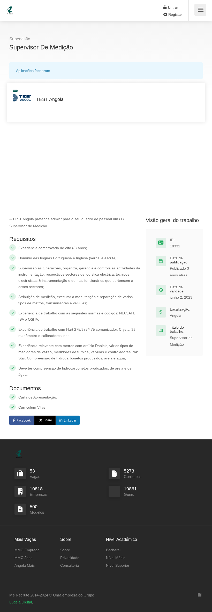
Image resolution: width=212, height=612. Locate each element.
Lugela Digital (20, 602)
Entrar (172, 7)
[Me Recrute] (9, 8)
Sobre (65, 550)
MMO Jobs (23, 558)
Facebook (24, 420)
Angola (175, 315)
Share (47, 420)
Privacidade (69, 558)
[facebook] (199, 595)
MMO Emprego (27, 550)
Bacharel (113, 550)
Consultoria (69, 565)
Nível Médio (115, 558)
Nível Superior (117, 565)
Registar (174, 14)
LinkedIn (70, 420)
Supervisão (19, 39)
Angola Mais (24, 565)
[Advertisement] (106, 166)
